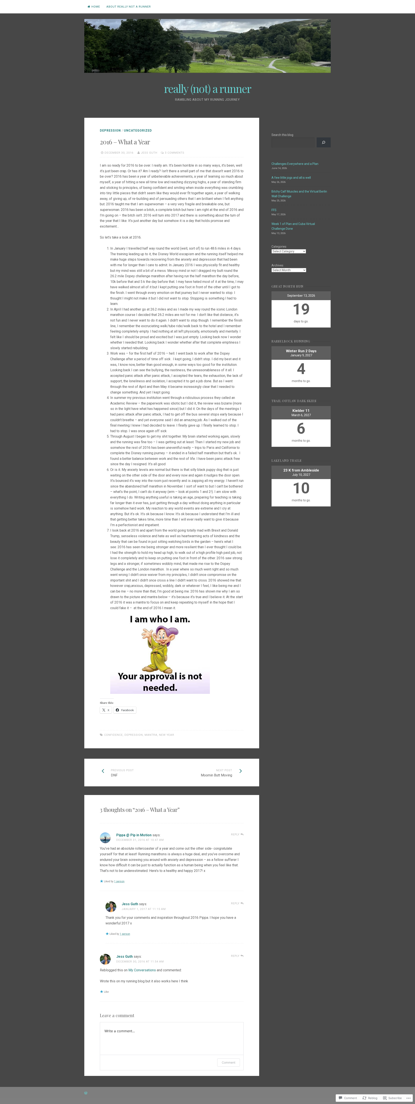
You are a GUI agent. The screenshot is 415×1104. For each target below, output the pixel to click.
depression (133, 734)
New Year (166, 734)
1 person (119, 881)
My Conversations (142, 970)
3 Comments (174, 152)
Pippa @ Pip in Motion (134, 835)
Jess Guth (149, 152)
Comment (228, 1062)
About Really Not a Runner (128, 6)
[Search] (324, 142)
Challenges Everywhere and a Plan (294, 164)
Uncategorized (138, 130)
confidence (113, 734)
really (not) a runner (207, 88)
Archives (277, 265)
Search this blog (282, 135)
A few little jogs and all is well (291, 177)
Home (95, 6)
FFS (273, 210)
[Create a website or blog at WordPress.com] (85, 1093)
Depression (110, 130)
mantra (151, 734)
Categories (278, 246)
